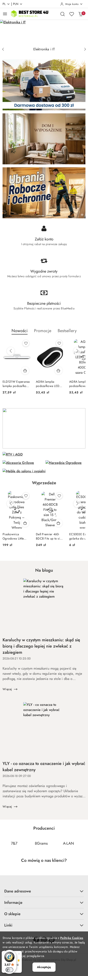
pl (4, 4)
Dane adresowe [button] (17, 891)
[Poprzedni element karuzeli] (5, 843)
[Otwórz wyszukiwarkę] (62, 14)
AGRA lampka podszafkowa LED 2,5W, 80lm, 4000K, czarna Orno (49, 383)
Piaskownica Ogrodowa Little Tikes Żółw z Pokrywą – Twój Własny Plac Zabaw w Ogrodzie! (15, 536)
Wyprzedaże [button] (44, 483)
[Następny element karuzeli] (82, 843)
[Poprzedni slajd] (3, 49)
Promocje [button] (42, 331)
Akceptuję (44, 967)
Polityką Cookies (71, 938)
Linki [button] (8, 925)
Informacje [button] (13, 902)
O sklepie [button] (12, 914)
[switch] (9, 969)
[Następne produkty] (77, 351)
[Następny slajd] (85, 49)
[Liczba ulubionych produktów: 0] (71, 14)
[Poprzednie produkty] (11, 351)
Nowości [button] (20, 331)
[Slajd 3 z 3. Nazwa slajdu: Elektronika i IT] (44, 32)
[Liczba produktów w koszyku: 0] (80, 14)
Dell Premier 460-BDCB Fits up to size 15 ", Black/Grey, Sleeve (49, 536)
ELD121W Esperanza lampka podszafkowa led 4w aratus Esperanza (16, 383)
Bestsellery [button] (67, 331)
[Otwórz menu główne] (5, 13)
